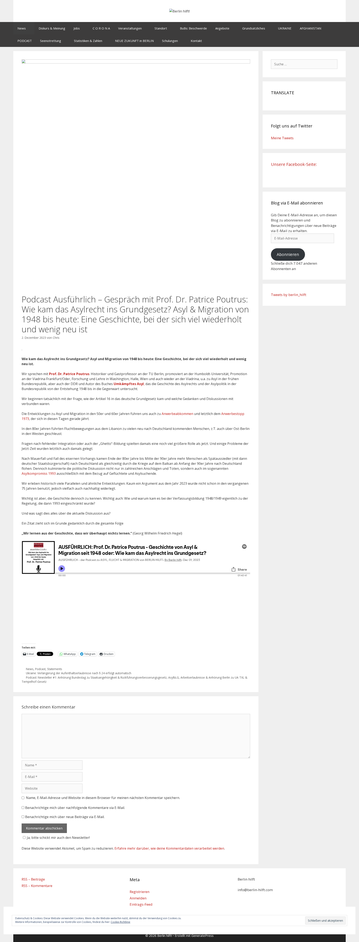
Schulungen (170, 41)
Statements (54, 669)
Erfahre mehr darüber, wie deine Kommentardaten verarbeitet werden (169, 848)
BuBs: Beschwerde (193, 28)
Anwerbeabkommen (177, 413)
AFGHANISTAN (310, 28)
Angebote (222, 28)
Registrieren (139, 891)
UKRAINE (284, 28)
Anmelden (138, 898)
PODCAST (24, 41)
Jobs (77, 28)
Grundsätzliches (253, 28)
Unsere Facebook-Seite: (294, 164)
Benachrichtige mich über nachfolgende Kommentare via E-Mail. (75, 807)
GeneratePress (202, 935)
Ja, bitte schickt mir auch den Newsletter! (58, 837)
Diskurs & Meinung (52, 28)
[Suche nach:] (304, 64)
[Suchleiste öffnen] (339, 40)
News (21, 28)
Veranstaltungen (130, 28)
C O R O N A (101, 28)
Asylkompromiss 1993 (39, 473)
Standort (161, 28)
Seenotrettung (50, 41)
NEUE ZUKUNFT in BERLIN (134, 41)
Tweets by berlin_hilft (288, 294)
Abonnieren (288, 254)
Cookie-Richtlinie (120, 922)
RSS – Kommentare (37, 885)
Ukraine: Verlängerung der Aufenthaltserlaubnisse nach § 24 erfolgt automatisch (78, 673)
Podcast (40, 669)
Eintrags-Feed (141, 904)
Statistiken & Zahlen (88, 41)
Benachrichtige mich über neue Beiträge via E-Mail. (65, 817)
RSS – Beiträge (33, 879)
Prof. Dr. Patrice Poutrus (69, 374)
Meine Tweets (282, 138)
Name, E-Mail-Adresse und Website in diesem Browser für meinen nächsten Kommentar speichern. (103, 797)
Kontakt (196, 41)
